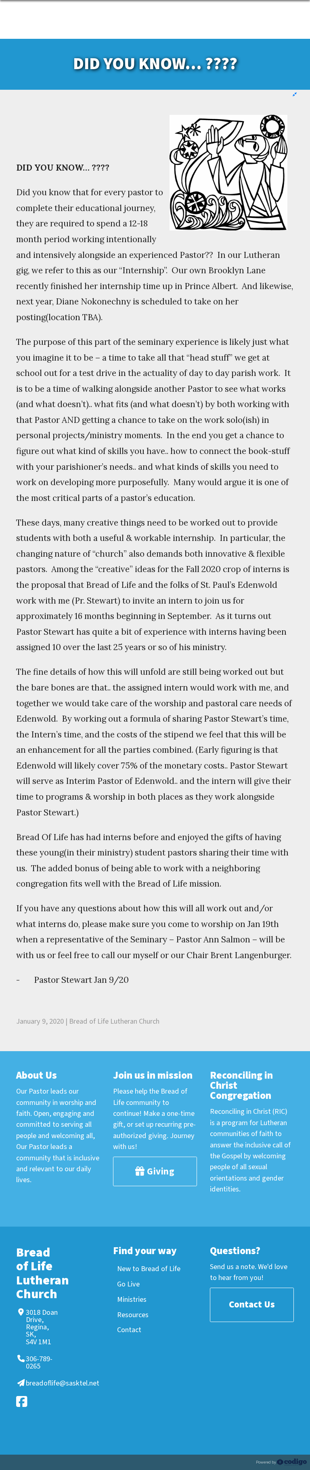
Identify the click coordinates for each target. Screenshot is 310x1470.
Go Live (128, 1284)
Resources (133, 1314)
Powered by (266, 1462)
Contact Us (252, 1304)
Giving (160, 1171)
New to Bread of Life (148, 1268)
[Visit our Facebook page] (36, 1401)
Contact (129, 1329)
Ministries (132, 1299)
